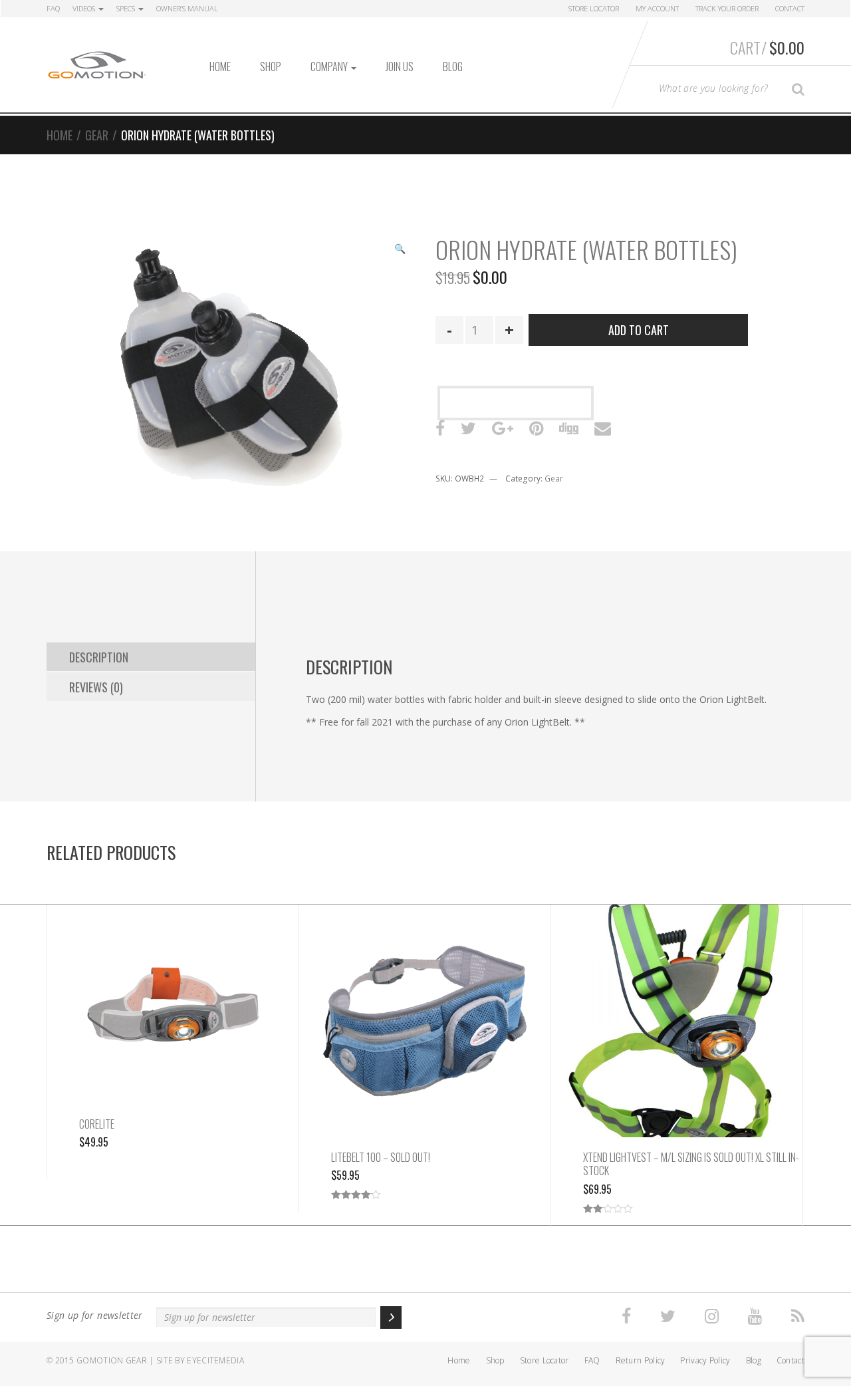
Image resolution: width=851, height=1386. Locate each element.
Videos (84, 8)
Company (330, 66)
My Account (657, 8)
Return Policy (641, 1360)
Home (220, 66)
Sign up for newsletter (95, 1315)
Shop (270, 66)
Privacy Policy (705, 1360)
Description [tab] (98, 657)
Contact (789, 8)
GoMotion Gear (111, 1360)
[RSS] (797, 1316)
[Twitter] (667, 1316)
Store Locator (593, 8)
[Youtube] (755, 1316)
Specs (126, 8)
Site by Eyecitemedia (200, 1360)
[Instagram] (712, 1316)
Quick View (173, 1017)
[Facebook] (626, 1316)
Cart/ (767, 47)
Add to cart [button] (173, 989)
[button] (399, 250)
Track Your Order (727, 8)
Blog (453, 66)
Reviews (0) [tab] (96, 687)
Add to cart (638, 330)
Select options (425, 1006)
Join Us (400, 66)
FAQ (53, 8)
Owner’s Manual (187, 8)
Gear (96, 135)
